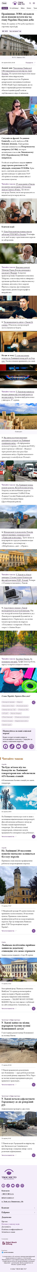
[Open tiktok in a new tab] (12, 746)
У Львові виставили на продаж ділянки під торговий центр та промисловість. (18, 394)
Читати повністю (8, 836)
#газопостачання (7, 721)
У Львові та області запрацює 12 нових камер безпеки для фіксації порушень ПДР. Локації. (17, 577)
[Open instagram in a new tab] (25, 746)
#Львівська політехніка (22, 717)
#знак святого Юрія (8, 706)
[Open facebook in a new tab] (5, 746)
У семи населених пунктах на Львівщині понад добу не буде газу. (18, 358)
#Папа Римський (7, 717)
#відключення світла (21, 721)
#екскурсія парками (8, 702)
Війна (22, 8)
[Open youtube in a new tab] (18, 746)
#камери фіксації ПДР (9, 709)
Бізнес (29, 8)
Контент (5, 1207)
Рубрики (5, 1212)
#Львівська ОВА (23, 709)
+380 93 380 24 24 (8, 1194)
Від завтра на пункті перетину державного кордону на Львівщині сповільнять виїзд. (16, 440)
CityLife (4, 8)
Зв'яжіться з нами (8, 1232)
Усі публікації (14, 8)
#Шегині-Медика (16, 713)
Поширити (29, 62)
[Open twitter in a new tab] (31, 746)
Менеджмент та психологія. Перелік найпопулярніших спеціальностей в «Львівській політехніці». (17, 535)
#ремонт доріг (6, 724)
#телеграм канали (22, 706)
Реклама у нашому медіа (11, 1224)
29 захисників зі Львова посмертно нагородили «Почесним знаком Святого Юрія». (18, 187)
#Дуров (19, 702)
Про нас (5, 1221)
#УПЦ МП (5, 713)
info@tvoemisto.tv (8, 1198)
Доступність (6, 1227)
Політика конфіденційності (12, 1229)
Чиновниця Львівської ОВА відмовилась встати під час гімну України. (17, 71)
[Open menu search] (30, 3)
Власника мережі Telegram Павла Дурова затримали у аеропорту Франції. (16, 270)
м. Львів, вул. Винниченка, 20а (12, 1201)
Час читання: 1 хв (15, 31)
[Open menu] (33, 3)
